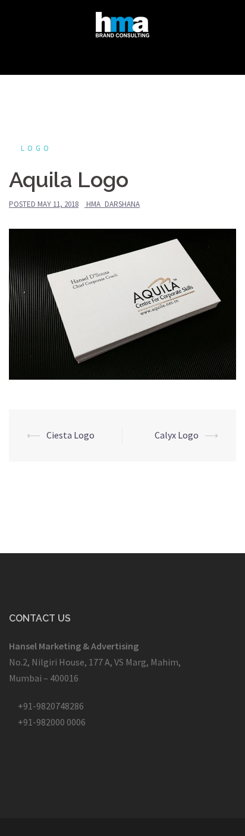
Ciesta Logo (70, 435)
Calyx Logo (177, 435)
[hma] (122, 23)
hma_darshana (113, 204)
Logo (36, 148)
